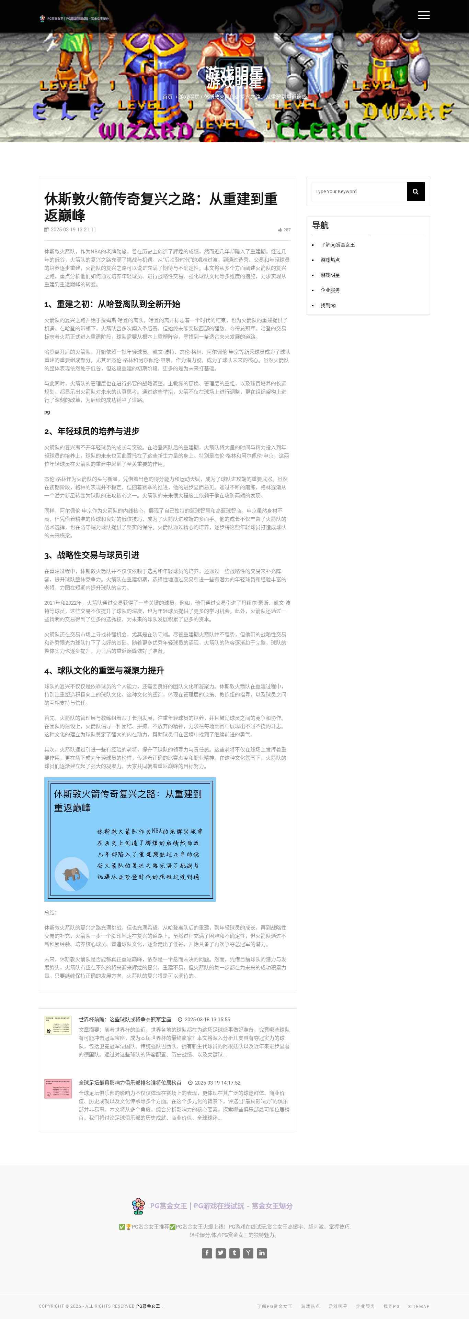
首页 (167, 97)
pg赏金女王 (148, 1306)
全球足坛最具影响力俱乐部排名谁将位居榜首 (130, 1083)
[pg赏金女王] (84, 17)
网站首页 (455, 14)
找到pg (328, 305)
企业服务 (330, 290)
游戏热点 (330, 260)
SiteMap (419, 1306)
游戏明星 (330, 275)
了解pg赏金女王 (338, 245)
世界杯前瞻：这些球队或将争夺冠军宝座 (125, 1019)
